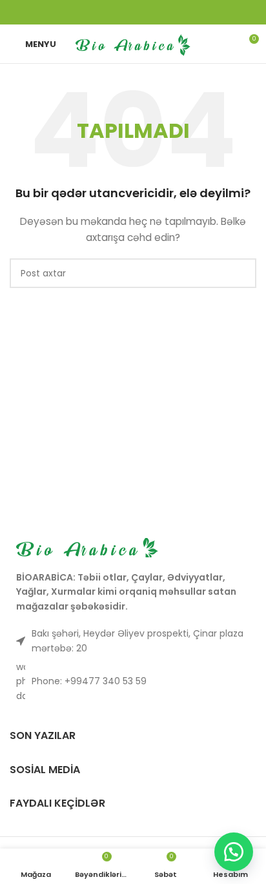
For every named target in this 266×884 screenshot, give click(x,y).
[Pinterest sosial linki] (133, 12)
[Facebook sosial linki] (99, 12)
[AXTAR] (241, 273)
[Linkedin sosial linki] (149, 12)
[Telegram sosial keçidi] (166, 12)
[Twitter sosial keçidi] (116, 12)
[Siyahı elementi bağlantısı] (133, 681)
